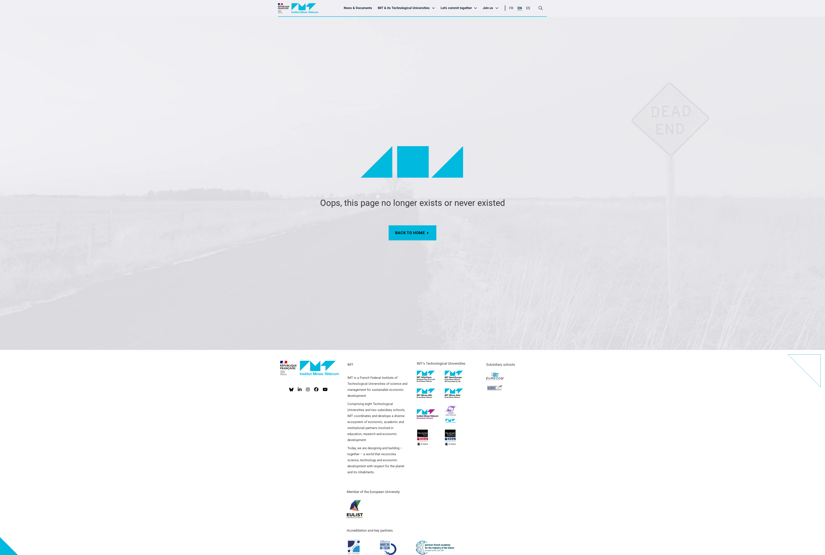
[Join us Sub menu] (498, 8)
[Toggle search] (540, 8)
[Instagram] (308, 389)
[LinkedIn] (300, 389)
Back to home (410, 232)
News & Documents (358, 8)
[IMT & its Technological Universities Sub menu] (434, 8)
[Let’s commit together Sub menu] (476, 8)
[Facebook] (316, 389)
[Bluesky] (291, 389)
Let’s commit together (456, 8)
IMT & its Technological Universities (404, 8)
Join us (488, 8)
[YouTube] (325, 389)
